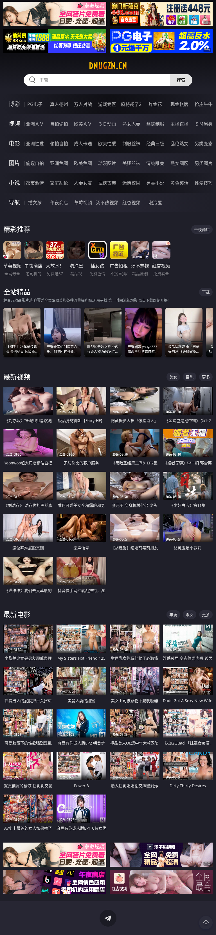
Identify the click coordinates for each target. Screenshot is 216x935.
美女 (173, 377)
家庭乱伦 (59, 183)
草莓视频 (83, 202)
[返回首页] (206, 922)
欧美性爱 (107, 143)
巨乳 (190, 377)
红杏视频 (131, 202)
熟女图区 (179, 163)
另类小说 (155, 183)
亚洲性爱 (35, 143)
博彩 (14, 104)
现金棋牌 (179, 104)
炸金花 (155, 104)
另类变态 (204, 143)
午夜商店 (59, 202)
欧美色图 (83, 163)
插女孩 (35, 202)
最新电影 (16, 614)
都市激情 (35, 183)
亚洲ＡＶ (35, 124)
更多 (206, 377)
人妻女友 (83, 183)
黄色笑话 (179, 183)
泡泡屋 (155, 202)
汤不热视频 (107, 202)
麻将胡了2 (131, 104)
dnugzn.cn (108, 65)
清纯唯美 (155, 163)
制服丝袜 (131, 143)
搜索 (181, 80)
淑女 (190, 614)
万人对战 (83, 104)
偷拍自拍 (59, 143)
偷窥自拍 (35, 163)
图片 (14, 163)
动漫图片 (107, 163)
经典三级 (155, 143)
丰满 (173, 614)
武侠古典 (107, 183)
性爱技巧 (204, 183)
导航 (14, 202)
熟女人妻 (131, 124)
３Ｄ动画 (107, 124)
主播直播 (179, 124)
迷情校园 (131, 183)
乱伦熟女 (179, 143)
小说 (14, 183)
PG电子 (34, 104)
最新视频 (16, 376)
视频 (14, 124)
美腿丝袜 (131, 163)
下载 (206, 292)
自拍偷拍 (59, 124)
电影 (14, 143)
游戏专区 (107, 104)
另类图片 (204, 163)
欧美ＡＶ (83, 124)
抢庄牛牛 (204, 104)
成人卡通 (83, 143)
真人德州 (59, 104)
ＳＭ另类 (204, 124)
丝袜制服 (155, 124)
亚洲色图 (59, 163)
